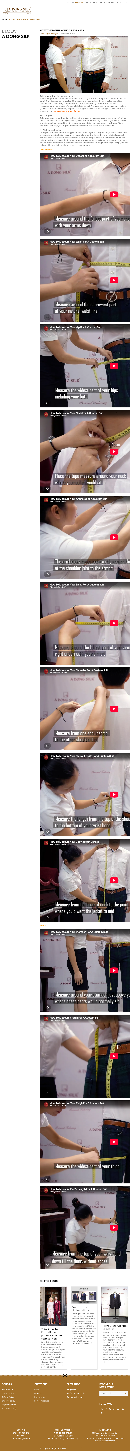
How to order (91, 2)
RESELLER (38, 1393)
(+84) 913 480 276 (21, 1433)
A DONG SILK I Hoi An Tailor (78, 1448)
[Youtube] (101, 1413)
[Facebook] (106, 1409)
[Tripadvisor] (101, 1409)
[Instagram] (110, 1409)
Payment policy (9, 1405)
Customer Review (75, 1397)
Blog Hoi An (71, 1390)
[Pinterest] (123, 1409)
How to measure (107, 2)
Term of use (7, 1390)
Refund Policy (8, 1397)
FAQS (36, 1390)
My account (122, 2)
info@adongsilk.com (21, 1438)
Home (4, 19)
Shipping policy (8, 1401)
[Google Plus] (118, 1409)
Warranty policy (9, 1408)
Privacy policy (8, 1393)
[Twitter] (114, 1409)
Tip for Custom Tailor (76, 1393)
